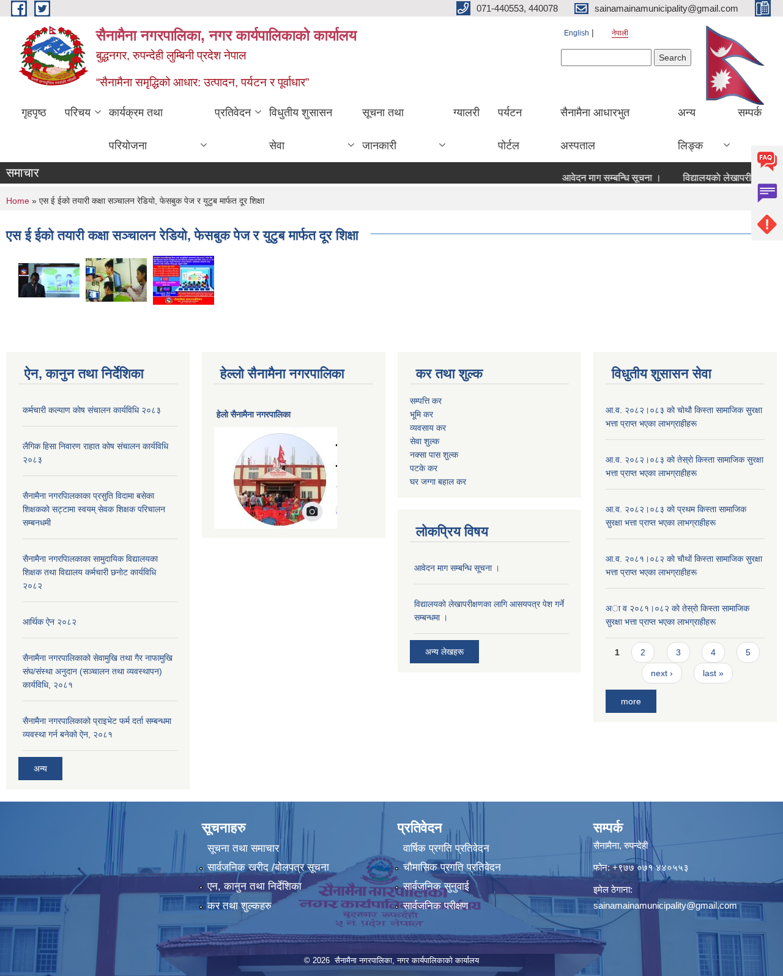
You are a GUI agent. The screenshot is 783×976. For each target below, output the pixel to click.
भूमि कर (421, 414)
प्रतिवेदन (233, 112)
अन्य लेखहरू (444, 652)
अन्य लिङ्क (690, 129)
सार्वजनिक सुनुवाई (436, 886)
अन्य (40, 768)
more (631, 701)
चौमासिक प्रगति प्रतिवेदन (452, 867)
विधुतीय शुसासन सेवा (300, 129)
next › (662, 673)
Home (17, 201)
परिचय (78, 112)
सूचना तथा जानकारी (383, 129)
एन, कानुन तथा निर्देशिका (254, 886)
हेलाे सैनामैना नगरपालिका (254, 414)
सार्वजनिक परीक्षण (435, 906)
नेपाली (620, 33)
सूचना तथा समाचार (243, 848)
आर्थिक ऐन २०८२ (49, 622)
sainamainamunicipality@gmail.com (665, 905)
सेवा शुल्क (424, 441)
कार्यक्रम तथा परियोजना (136, 129)
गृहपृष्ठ (33, 112)
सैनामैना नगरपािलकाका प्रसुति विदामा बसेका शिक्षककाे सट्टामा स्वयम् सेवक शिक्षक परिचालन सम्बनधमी (94, 509)
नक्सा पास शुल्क (434, 455)
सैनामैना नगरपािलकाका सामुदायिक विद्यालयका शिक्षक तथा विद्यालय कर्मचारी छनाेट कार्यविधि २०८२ (90, 572)
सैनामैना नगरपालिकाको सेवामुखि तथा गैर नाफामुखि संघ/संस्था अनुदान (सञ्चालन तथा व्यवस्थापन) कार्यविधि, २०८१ (98, 671)
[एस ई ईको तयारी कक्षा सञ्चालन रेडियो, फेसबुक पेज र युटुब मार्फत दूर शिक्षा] (49, 279)
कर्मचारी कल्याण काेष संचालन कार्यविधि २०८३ (92, 410)
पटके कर (423, 468)
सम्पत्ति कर (426, 401)
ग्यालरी (466, 112)
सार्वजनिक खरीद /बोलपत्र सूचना (268, 867)
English (576, 33)
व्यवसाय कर (428, 428)
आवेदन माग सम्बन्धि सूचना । (598, 178)
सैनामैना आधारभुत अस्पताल (594, 129)
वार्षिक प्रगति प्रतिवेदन (446, 848)
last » (713, 673)
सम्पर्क (750, 112)
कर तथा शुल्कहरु (239, 906)
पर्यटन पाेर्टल (510, 129)
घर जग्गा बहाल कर (438, 481)
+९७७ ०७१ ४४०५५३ (650, 867)
